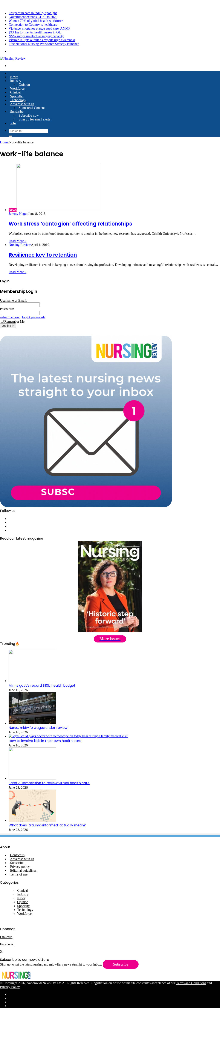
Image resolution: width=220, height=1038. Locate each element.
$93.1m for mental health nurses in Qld (35, 32)
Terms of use (19, 874)
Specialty (16, 96)
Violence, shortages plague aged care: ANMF (39, 28)
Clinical (15, 92)
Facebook (7, 944)
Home (4, 142)
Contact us (17, 855)
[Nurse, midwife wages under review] (32, 723)
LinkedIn (6, 937)
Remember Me (14, 321)
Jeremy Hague (18, 213)
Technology (18, 100)
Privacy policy (20, 866)
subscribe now (10, 317)
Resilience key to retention (43, 254)
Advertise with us (22, 104)
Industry (15, 81)
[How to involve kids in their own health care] (68, 736)
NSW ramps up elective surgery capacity (36, 36)
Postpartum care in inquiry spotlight (33, 13)
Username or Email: (13, 300)
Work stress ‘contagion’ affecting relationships (70, 223)
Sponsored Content (32, 108)
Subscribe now (29, 115)
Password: (7, 309)
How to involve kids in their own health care (45, 740)
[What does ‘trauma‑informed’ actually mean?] (32, 820)
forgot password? (33, 317)
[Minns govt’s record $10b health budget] (32, 681)
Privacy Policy (10, 987)
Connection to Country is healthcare (33, 24)
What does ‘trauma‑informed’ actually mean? (47, 825)
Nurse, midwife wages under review (38, 727)
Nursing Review (20, 245)
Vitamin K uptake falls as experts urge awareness (42, 40)
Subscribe (16, 111)
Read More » (17, 241)
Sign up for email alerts (34, 119)
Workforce (17, 88)
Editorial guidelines (23, 870)
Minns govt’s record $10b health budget (42, 685)
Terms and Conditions (191, 983)
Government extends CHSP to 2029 (33, 17)
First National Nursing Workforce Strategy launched (44, 44)
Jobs (13, 123)
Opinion (24, 84)
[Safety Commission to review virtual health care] (32, 778)
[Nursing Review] (13, 58)
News (14, 77)
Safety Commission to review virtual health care (49, 783)
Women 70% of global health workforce (36, 21)
